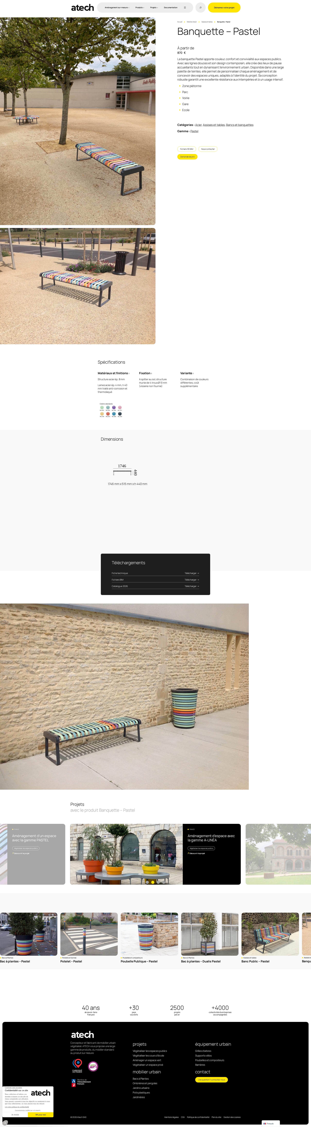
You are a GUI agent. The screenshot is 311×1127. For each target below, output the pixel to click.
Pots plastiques (141, 1092)
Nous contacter (208, 149)
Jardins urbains (141, 1088)
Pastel (194, 131)
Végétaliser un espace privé (148, 1064)
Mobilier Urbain (192, 22)
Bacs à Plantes (7, 958)
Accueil (179, 22)
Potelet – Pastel (71, 961)
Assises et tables (207, 22)
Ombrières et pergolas (145, 1083)
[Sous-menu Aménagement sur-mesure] (128, 7)
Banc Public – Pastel (255, 961)
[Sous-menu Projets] (157, 7)
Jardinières (139, 1097)
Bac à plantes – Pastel (15, 961)
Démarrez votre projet (224, 7)
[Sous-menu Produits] (143, 7)
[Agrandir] (152, 20)
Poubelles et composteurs (133, 958)
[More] (184, 7)
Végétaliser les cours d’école (148, 1055)
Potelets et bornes (69, 958)
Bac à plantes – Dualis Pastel (200, 961)
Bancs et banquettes (239, 125)
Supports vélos (203, 1055)
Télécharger (190, 573)
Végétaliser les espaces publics (26, 848)
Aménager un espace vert (147, 1060)
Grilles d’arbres (203, 1051)
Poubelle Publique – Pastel (139, 961)
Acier (198, 125)
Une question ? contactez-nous (211, 1079)
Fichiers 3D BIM (186, 149)
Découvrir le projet (21, 853)
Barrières (200, 1064)
